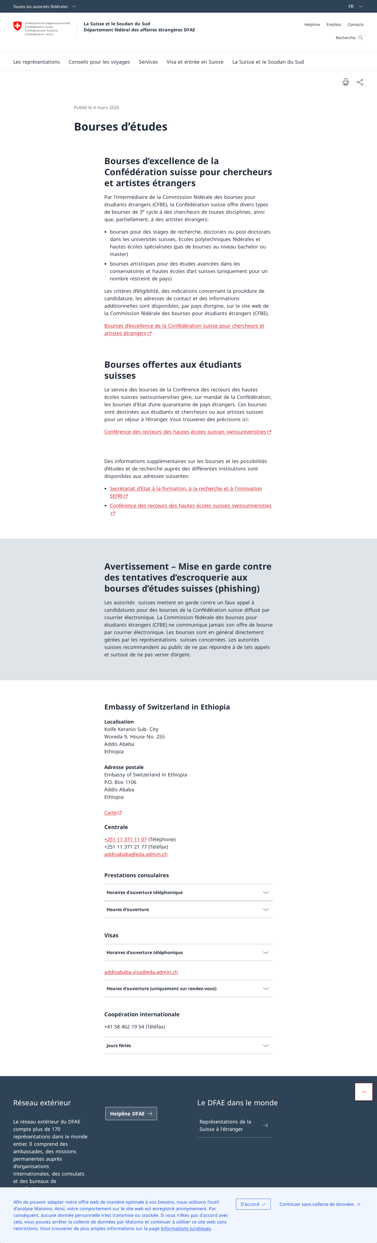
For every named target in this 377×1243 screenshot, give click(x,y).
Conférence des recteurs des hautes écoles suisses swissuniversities (185, 431)
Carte (110, 812)
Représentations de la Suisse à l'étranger (225, 1125)
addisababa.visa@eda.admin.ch (141, 972)
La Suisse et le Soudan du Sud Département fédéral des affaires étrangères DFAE (139, 27)
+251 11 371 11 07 (125, 839)
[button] (36, 62)
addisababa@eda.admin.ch (136, 854)
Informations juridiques (186, 1228)
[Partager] (360, 82)
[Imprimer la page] (345, 81)
